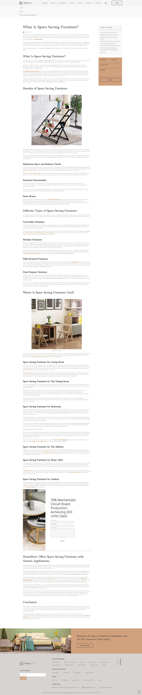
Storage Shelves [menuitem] (56, 665)
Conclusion (103, 52)
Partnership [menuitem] (65, 680)
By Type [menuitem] (44, 3)
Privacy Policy (73, 692)
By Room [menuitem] (53, 3)
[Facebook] (118, 659)
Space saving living (28, 373)
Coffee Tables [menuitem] (56, 662)
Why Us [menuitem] (72, 3)
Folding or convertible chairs (39, 441)
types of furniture (27, 170)
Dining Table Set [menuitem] (92, 662)
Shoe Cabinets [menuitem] (69, 665)
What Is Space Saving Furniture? (108, 32)
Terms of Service (62, 692)
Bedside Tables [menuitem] (89, 672)
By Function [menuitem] (62, 3)
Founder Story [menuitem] (75, 680)
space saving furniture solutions (52, 453)
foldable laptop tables (75, 472)
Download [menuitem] (88, 3)
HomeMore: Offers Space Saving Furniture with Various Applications (109, 49)
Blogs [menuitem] (99, 680)
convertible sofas (49, 579)
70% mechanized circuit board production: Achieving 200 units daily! (110, 44)
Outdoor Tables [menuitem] (82, 665)
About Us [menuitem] (54, 680)
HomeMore (58, 146)
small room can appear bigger (32, 173)
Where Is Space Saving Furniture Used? (110, 41)
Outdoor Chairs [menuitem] (94, 665)
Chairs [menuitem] (81, 662)
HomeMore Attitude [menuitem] (89, 680)
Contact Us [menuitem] (98, 3)
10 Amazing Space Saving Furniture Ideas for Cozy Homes (46, 356)
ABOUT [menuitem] (79, 3)
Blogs (21, 11)
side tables (46, 451)
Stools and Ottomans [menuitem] (70, 662)
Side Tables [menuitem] (66, 672)
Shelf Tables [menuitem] (55, 672)
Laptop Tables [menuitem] (104, 662)
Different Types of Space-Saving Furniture (108, 38)
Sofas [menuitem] (104, 665)
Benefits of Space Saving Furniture (109, 34)
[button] (105, 3)
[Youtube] (118, 664)
